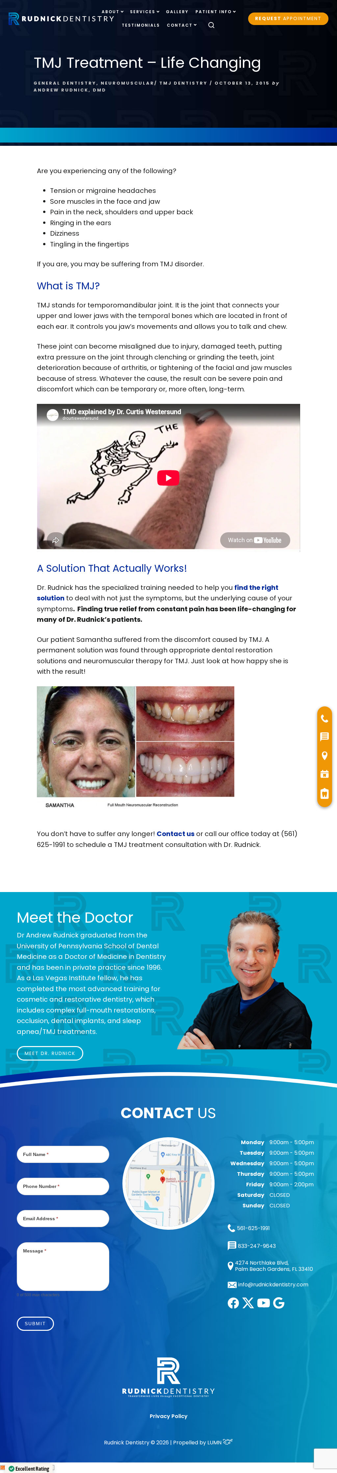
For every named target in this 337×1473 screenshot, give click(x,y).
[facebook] (233, 1306)
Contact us (175, 833)
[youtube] (263, 1305)
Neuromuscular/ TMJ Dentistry (154, 83)
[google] (278, 1307)
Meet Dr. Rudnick (50, 1053)
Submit (35, 1323)
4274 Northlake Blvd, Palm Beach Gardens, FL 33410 (274, 1266)
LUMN (215, 1442)
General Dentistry (65, 83)
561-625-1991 (253, 1228)
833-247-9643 (257, 1246)
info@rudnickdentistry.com (273, 1284)
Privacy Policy (169, 1416)
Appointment (288, 18)
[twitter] (248, 1306)
